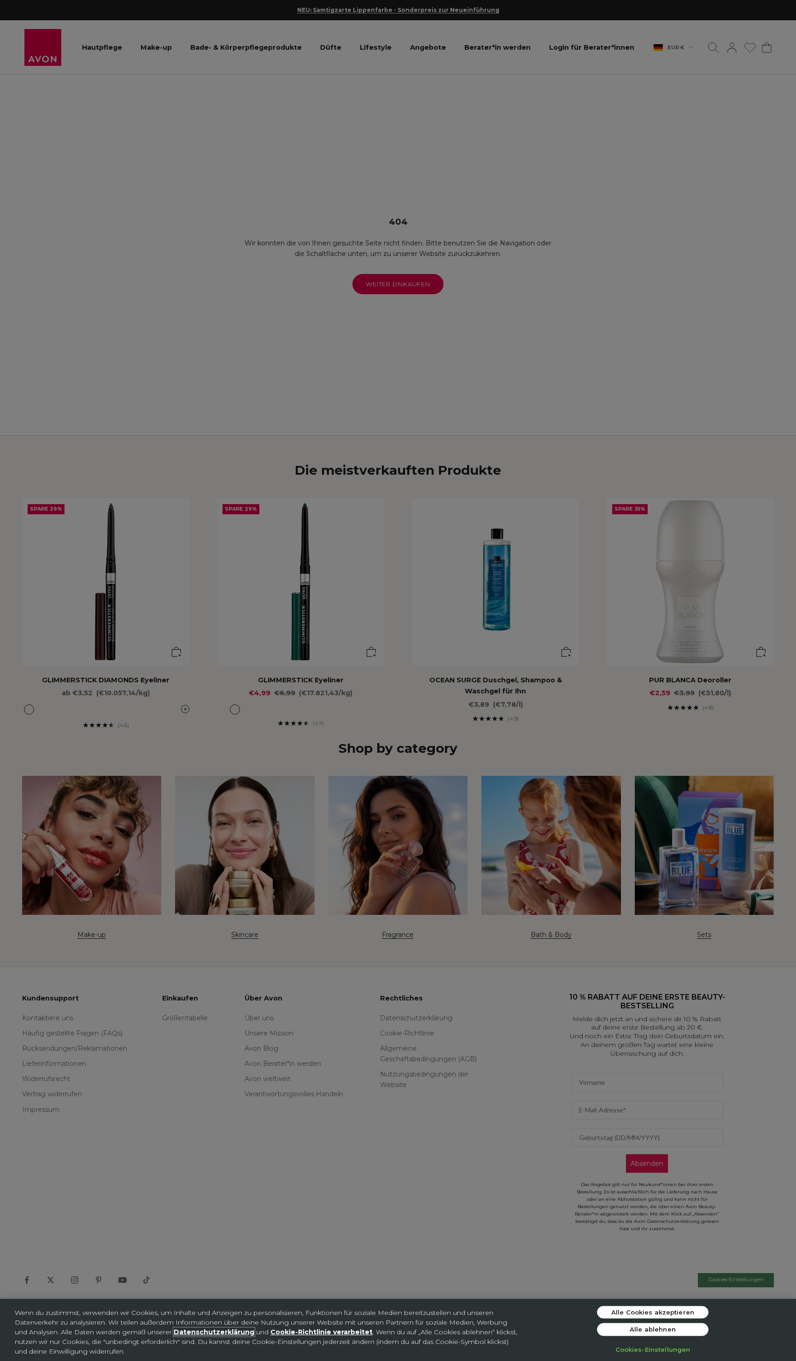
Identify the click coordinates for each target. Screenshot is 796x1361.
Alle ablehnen (653, 1329)
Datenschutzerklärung (214, 1332)
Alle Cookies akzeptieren (652, 1311)
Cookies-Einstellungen (653, 1349)
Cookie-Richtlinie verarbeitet (321, 1332)
